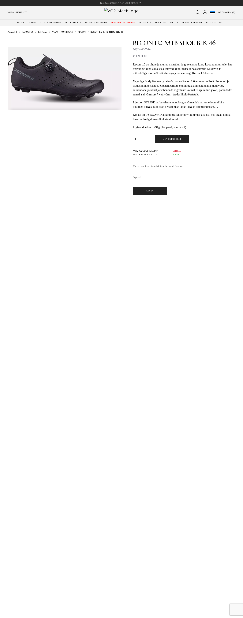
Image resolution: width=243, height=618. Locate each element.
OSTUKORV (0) (226, 12)
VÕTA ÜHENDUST (17, 12)
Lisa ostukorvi (172, 139)
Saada (150, 191)
